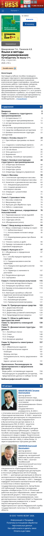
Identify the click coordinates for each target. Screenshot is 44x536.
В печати (29, 19)
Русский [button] (27, 2)
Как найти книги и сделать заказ (22, 528)
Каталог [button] (14, 10)
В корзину (29, 24)
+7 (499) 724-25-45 (37, 6)
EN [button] (35, 2)
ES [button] (32, 2)
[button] (22, 6)
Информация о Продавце (22, 520)
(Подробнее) (21, 99)
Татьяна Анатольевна (28, 391)
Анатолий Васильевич (27, 447)
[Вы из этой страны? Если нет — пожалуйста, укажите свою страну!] (21, 2)
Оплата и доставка (22, 531)
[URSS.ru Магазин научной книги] (9, 4)
